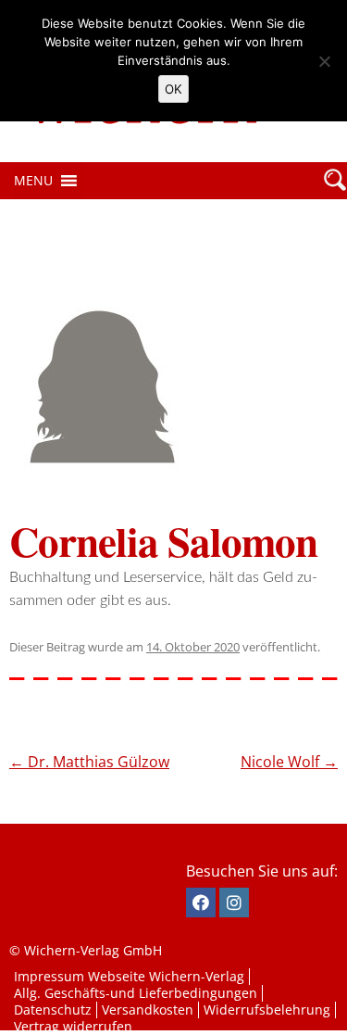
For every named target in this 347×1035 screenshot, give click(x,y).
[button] (33, 180)
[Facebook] (201, 902)
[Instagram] (234, 902)
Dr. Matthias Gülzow (89, 761)
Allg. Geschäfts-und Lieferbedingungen (135, 993)
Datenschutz (53, 1009)
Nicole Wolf (289, 761)
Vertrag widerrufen (73, 1026)
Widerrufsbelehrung (267, 1009)
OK (173, 89)
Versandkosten (147, 1009)
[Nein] (324, 61)
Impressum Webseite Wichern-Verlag (129, 976)
